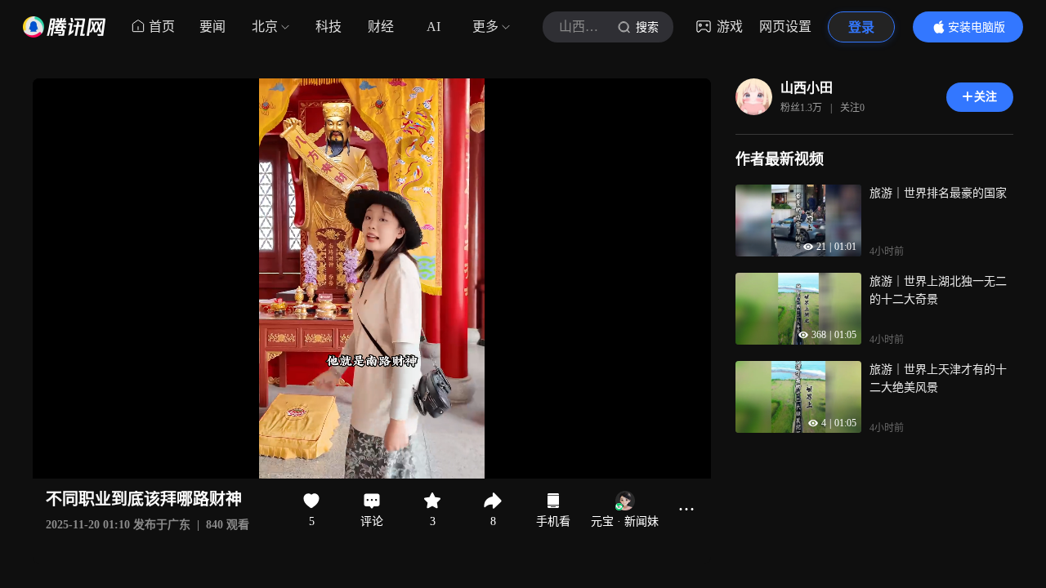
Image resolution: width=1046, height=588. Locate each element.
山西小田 (806, 88)
